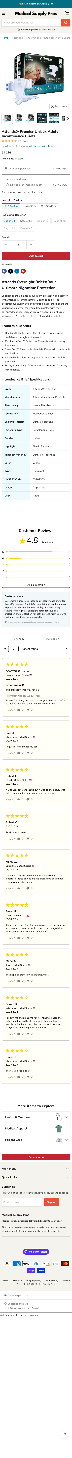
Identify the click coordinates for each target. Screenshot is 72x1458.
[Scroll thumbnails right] (67, 118)
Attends (9, 146)
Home (5, 37)
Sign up (51, 1202)
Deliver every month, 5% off (24, 1308)
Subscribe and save (17, 1303)
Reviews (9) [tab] (19, 638)
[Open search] (5, 649)
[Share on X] (10, 271)
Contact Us (17, 1280)
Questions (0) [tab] (53, 638)
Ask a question (36, 585)
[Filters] (13, 649)
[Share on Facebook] (4, 271)
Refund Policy (51, 1280)
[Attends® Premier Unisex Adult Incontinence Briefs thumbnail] (7, 118)
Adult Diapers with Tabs (39, 146)
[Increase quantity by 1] (31, 244)
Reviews (66, 1280)
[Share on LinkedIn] (16, 271)
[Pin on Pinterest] (23, 271)
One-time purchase (17, 1295)
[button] (36, 552)
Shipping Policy (33, 1280)
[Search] (65, 22)
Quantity (6, 237)
